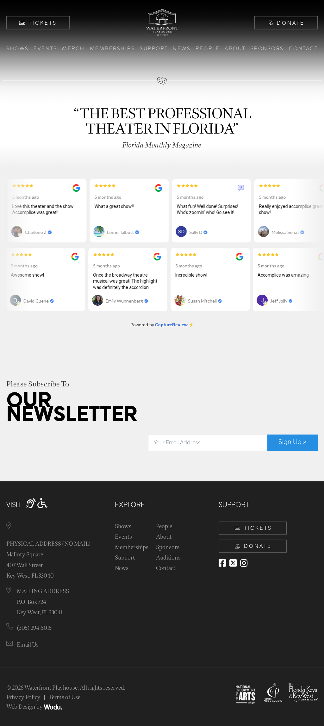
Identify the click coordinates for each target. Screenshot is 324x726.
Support (154, 49)
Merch (73, 49)
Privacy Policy (23, 697)
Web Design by (25, 706)
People (208, 49)
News (181, 49)
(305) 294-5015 (34, 628)
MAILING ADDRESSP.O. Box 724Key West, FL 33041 (43, 602)
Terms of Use (64, 697)
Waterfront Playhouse (51, 688)
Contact (303, 49)
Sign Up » (292, 442)
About (235, 49)
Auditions (168, 557)
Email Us (28, 644)
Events (45, 49)
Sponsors (267, 49)
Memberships (112, 49)
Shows (17, 49)
